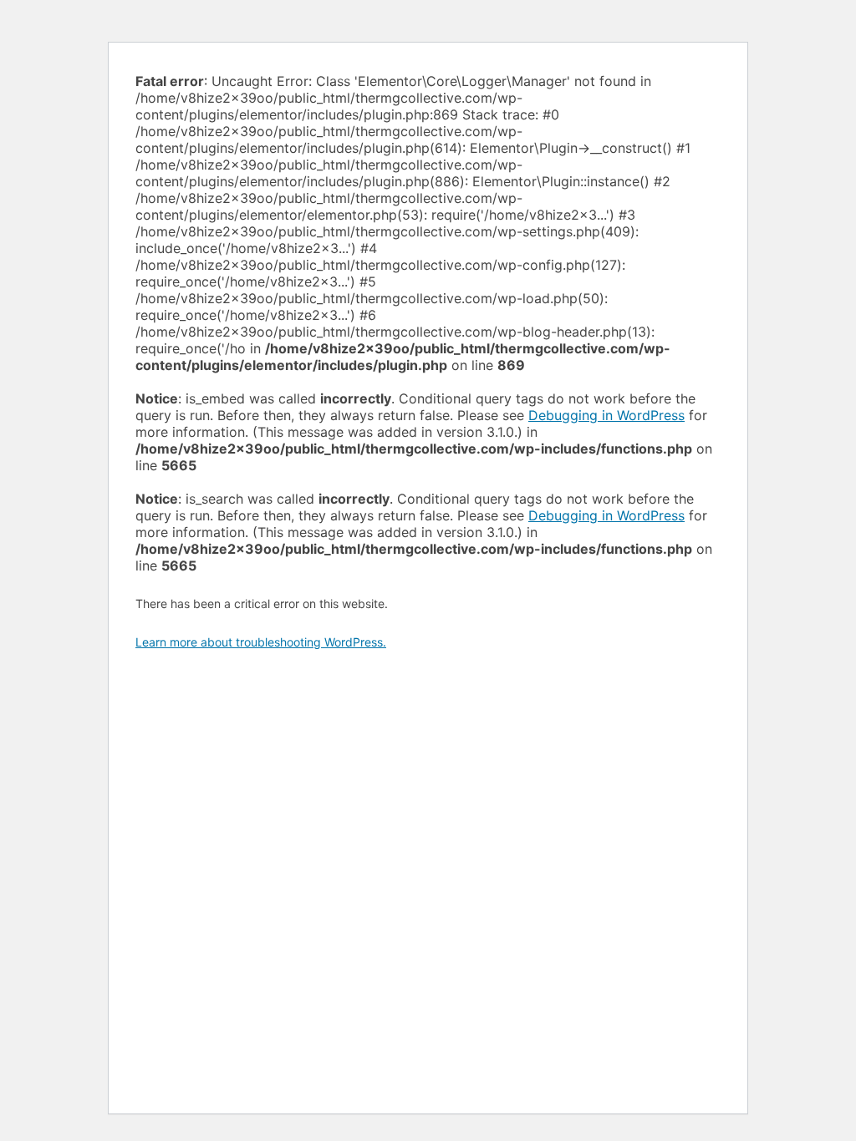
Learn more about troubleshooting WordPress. (260, 642)
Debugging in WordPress (606, 415)
